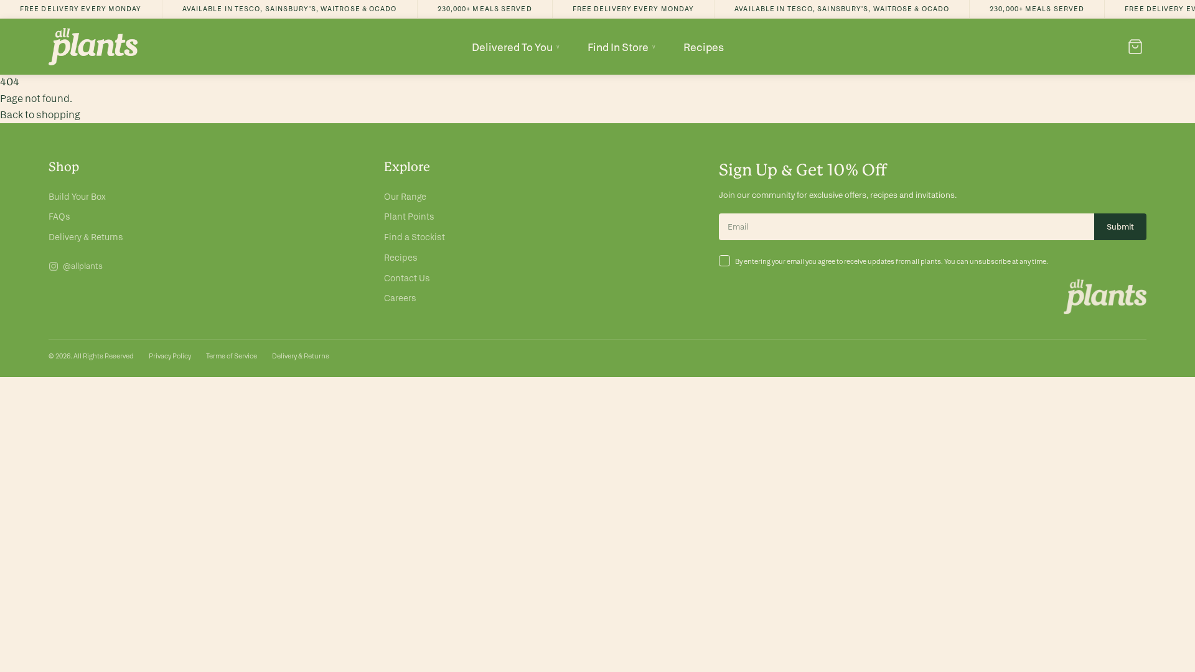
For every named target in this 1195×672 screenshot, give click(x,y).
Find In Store (622, 47)
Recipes (703, 47)
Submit (1120, 227)
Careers (400, 298)
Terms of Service (231, 356)
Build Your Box (77, 196)
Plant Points (409, 216)
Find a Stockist (414, 237)
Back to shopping (40, 114)
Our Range (405, 196)
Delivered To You (516, 47)
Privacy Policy (170, 356)
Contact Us (407, 278)
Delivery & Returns (86, 237)
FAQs (59, 216)
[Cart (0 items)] (1135, 46)
